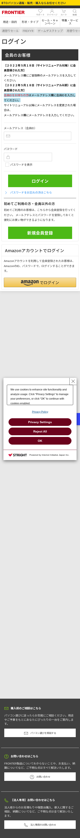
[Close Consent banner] (73, 381)
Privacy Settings (40, 422)
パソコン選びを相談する (43, 733)
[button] (10, 22)
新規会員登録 (40, 233)
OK (40, 440)
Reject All (40, 431)
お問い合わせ (43, 776)
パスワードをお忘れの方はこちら (31, 192)
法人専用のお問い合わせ (43, 824)
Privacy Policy (40, 411)
